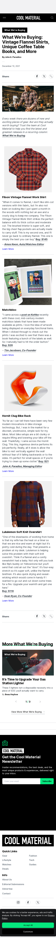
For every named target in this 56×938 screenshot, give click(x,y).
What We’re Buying (13, 135)
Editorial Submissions (13, 884)
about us (7, 879)
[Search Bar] (52, 17)
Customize (28, 931)
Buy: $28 (7, 345)
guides (32, 864)
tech (31, 860)
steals (5, 868)
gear (4, 855)
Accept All (28, 925)
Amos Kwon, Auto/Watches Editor (24, 244)
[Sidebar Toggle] (4, 17)
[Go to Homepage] (28, 18)
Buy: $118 (8, 591)
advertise (7, 888)
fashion (33, 855)
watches (6, 864)
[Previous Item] (16, 701)
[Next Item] (40, 701)
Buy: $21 (43, 461)
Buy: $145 (42, 239)
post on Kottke (30, 314)
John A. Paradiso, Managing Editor (22, 466)
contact (6, 893)
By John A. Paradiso (11, 57)
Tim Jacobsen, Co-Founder (20, 350)
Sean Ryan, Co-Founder (18, 596)
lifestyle (6, 860)
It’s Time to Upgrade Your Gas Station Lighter (24, 681)
